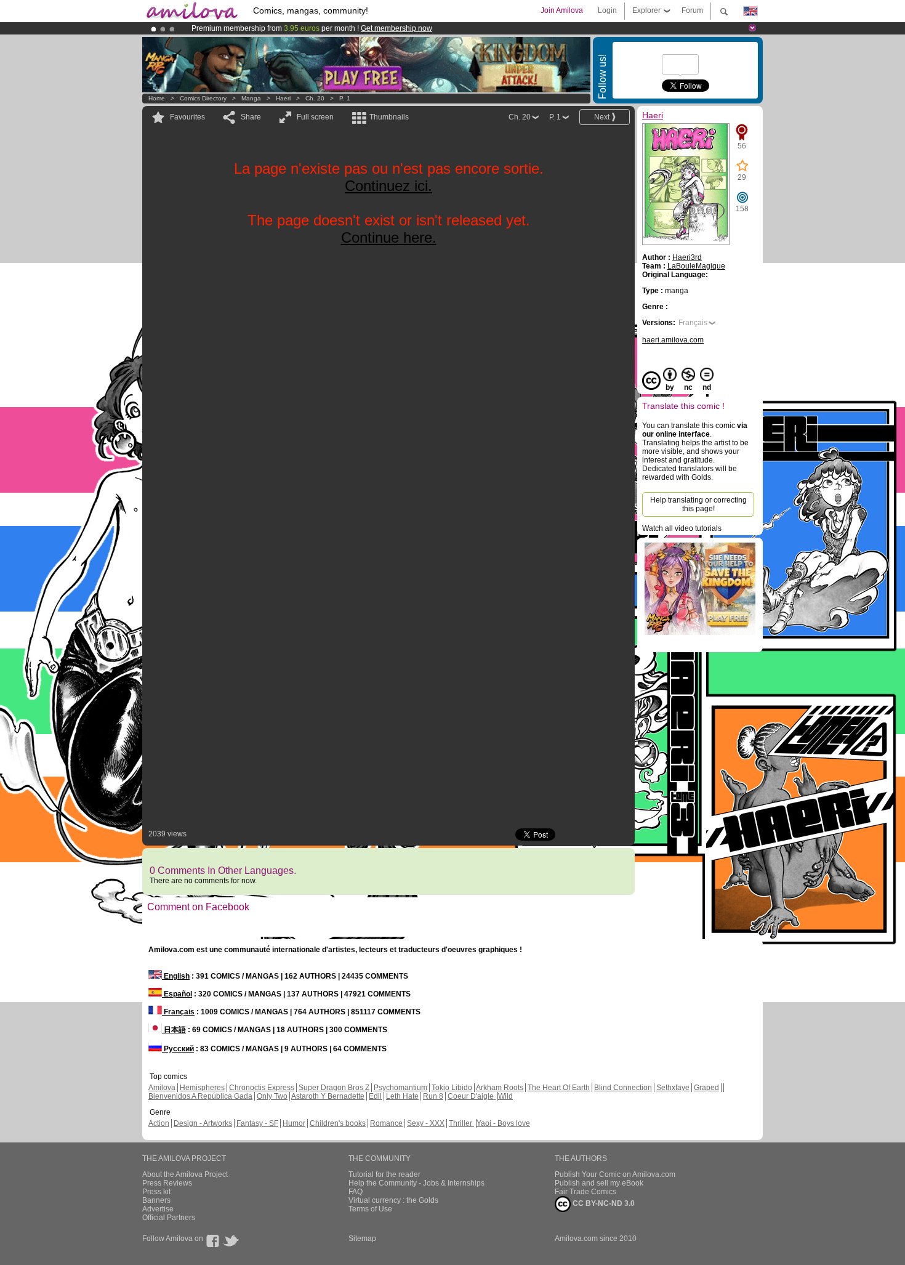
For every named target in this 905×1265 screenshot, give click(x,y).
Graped (706, 1087)
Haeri (283, 98)
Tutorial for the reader (384, 1174)
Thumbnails (389, 117)
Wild (505, 1096)
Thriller (461, 1123)
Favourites (187, 117)
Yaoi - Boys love (503, 1123)
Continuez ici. (388, 185)
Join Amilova (562, 10)
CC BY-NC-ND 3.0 (603, 1203)
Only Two (272, 1096)
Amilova (161, 1087)
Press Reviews (167, 1183)
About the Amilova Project (185, 1174)
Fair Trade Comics (585, 1191)
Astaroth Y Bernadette (327, 1096)
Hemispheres (202, 1087)
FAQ (355, 1191)
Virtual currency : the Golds (393, 1200)
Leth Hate (402, 1096)
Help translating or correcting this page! (698, 504)
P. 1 (344, 98)
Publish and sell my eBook (599, 1183)
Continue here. (388, 237)
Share (251, 117)
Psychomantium (400, 1087)
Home (156, 98)
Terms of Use (370, 1209)
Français (692, 322)
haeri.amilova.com (673, 340)
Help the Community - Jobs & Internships (416, 1183)
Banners (156, 1200)
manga (251, 98)
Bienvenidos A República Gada (200, 1096)
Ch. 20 (314, 98)
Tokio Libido (452, 1087)
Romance (386, 1123)
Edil (375, 1096)
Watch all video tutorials (682, 528)
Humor (294, 1123)
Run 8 (433, 1096)
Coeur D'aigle (472, 1096)
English (176, 976)
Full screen (315, 117)
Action (158, 1123)
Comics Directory (203, 98)
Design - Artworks (203, 1123)
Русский (178, 1049)
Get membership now (396, 28)
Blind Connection (623, 1087)
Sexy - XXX (425, 1123)
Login (607, 10)
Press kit (156, 1191)
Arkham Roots (499, 1087)
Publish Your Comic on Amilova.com (615, 1174)
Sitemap (362, 1238)
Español (177, 994)
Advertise (158, 1209)
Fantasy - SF (257, 1123)
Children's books (338, 1123)
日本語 (174, 1029)
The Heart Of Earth (559, 1087)
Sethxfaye (673, 1087)
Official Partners (168, 1217)
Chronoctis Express (261, 1087)
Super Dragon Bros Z (334, 1087)
